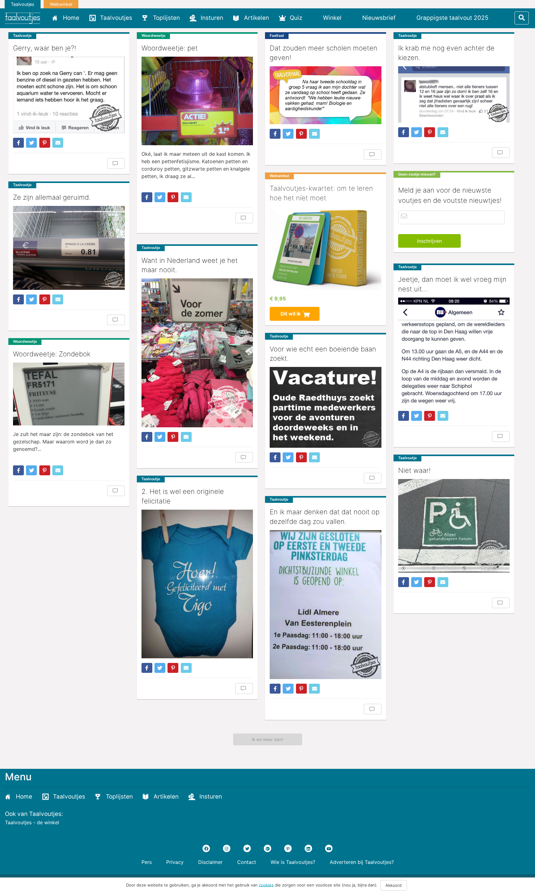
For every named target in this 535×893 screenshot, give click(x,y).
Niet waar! (414, 470)
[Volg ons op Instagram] (226, 848)
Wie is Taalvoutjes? (293, 862)
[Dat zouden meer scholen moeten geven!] (325, 95)
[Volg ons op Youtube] (329, 848)
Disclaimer (210, 862)
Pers (146, 862)
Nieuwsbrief (379, 17)
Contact (246, 862)
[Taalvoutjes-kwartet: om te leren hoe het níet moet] (325, 248)
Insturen (212, 17)
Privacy (175, 862)
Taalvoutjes (22, 4)
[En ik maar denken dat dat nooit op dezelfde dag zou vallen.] (325, 604)
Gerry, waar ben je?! (44, 48)
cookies (266, 884)
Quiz (296, 17)
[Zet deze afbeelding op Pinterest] (44, 143)
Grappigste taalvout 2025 (452, 17)
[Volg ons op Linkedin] (308, 848)
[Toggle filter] (522, 17)
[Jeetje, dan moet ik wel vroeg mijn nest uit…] (454, 352)
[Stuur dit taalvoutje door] (57, 143)
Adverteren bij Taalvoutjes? (362, 862)
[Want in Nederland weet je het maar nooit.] (197, 352)
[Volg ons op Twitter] (247, 848)
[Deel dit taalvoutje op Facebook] (18, 143)
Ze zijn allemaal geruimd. (52, 197)
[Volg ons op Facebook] (206, 848)
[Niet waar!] (454, 526)
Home (71, 17)
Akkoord (393, 885)
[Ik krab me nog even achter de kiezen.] (454, 94)
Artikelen (256, 17)
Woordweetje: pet (169, 48)
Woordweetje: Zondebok (51, 354)
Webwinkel (61, 4)
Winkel (332, 17)
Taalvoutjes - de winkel (32, 822)
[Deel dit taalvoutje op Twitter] (31, 143)
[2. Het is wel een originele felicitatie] (197, 584)
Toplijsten (166, 17)
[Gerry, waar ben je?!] (69, 95)
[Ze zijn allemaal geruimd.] (69, 248)
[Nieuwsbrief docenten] (503, 17)
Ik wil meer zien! (267, 739)
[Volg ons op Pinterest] (288, 848)
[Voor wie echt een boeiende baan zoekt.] (325, 407)
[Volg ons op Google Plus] (267, 848)
